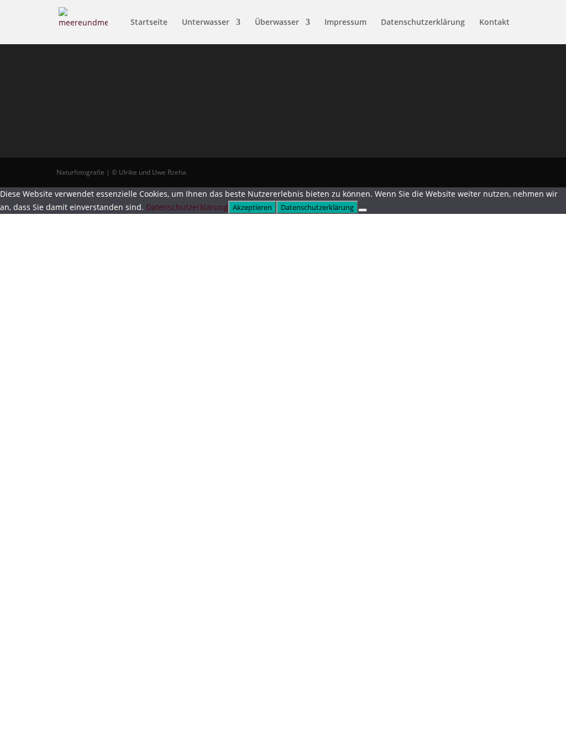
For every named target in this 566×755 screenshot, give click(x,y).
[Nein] (362, 210)
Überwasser (277, 22)
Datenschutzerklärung (423, 22)
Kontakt (494, 22)
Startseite (148, 22)
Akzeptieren (252, 207)
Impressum (345, 22)
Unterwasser (205, 22)
